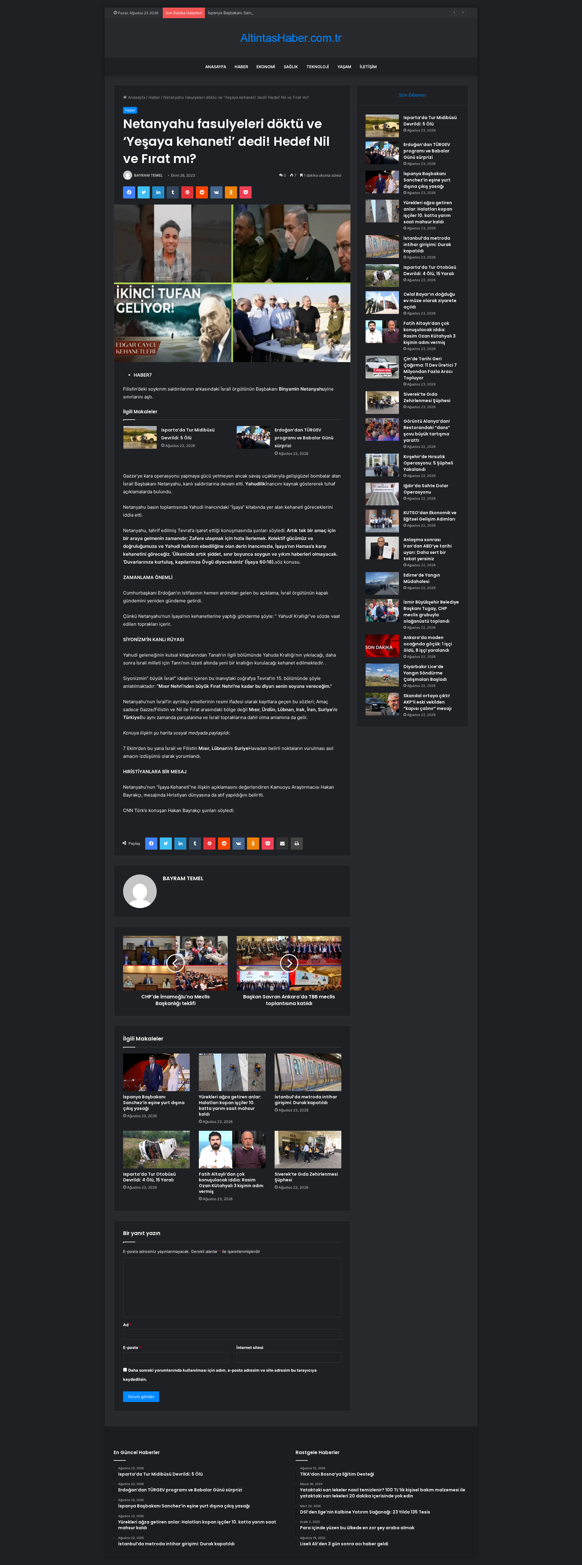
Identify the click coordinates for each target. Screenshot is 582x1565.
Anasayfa (215, 66)
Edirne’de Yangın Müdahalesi (421, 578)
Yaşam (344, 66)
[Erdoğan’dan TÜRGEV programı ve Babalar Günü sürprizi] (253, 437)
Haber (241, 66)
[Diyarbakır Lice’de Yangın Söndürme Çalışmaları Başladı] (382, 675)
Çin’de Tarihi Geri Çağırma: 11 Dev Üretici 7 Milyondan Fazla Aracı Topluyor (430, 368)
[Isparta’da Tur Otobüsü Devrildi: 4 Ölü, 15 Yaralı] (156, 1149)
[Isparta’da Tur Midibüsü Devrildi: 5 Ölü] (140, 437)
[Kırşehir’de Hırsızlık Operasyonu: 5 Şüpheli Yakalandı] (382, 465)
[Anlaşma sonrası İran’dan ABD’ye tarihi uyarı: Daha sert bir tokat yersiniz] (382, 548)
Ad (127, 1324)
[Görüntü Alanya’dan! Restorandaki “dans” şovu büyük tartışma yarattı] (382, 429)
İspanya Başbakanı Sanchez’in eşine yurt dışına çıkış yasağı (263, 12)
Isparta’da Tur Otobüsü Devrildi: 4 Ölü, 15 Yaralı (149, 1177)
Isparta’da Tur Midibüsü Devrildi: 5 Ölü (430, 121)
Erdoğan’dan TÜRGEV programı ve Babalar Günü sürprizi (304, 438)
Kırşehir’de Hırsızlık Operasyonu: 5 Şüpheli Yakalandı (428, 463)
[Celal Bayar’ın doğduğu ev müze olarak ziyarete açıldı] (382, 302)
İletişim (368, 66)
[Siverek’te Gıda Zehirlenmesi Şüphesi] (308, 1149)
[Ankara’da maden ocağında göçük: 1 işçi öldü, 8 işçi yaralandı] (382, 645)
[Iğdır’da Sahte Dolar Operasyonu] (382, 494)
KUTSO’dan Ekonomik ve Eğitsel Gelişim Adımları (430, 516)
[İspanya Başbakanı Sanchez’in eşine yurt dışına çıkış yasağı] (156, 1072)
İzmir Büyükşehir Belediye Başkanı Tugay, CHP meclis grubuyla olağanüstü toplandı (431, 611)
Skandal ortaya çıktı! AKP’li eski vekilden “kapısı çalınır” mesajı (427, 702)
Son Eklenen (412, 95)
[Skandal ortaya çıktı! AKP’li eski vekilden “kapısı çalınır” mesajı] (382, 704)
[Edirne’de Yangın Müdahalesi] (382, 583)
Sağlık (291, 66)
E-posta (132, 1347)
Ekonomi (265, 66)
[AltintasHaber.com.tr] (291, 38)
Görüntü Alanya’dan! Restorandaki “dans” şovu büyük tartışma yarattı (426, 430)
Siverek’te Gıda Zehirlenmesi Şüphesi (306, 1177)
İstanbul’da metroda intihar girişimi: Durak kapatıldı (306, 1100)
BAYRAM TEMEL (148, 175)
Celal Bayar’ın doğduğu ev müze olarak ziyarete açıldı (430, 300)
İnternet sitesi (249, 1347)
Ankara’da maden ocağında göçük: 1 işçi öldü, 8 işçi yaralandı (427, 643)
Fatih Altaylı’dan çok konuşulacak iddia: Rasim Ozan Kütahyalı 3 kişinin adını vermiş (231, 1182)
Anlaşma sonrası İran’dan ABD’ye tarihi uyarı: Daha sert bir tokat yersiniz (427, 549)
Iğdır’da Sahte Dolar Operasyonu (425, 489)
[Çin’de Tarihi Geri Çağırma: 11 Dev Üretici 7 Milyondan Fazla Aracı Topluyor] (382, 367)
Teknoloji (317, 66)
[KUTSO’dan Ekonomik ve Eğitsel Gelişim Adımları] (382, 521)
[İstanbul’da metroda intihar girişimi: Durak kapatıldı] (308, 1072)
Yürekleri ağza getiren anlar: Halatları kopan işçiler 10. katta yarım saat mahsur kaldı (230, 1105)
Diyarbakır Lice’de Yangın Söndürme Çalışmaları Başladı (425, 673)
